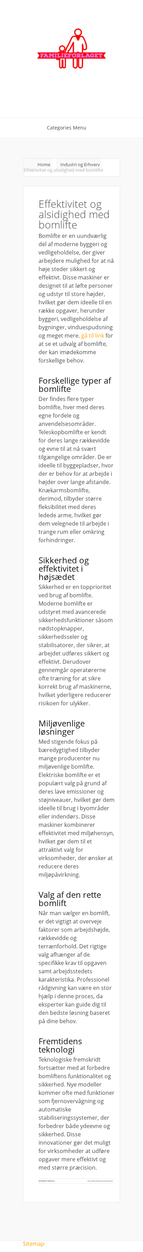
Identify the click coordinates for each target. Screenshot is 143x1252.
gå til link (92, 335)
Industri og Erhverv (80, 164)
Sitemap (33, 1243)
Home (43, 164)
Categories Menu (66, 127)
